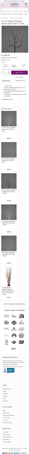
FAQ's (4, 410)
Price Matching (7, 422)
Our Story (6, 432)
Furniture (5, 401)
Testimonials (6, 434)
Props (25, 14)
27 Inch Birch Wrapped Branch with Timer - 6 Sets (8, 160)
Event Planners (7, 437)
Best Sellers (6, 439)
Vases (10, 14)
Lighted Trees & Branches (16, 18)
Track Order (6, 418)
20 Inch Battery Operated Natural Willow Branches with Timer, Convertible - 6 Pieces (8, 291)
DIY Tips (5, 420)
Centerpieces (3, 14)
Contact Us (6, 413)
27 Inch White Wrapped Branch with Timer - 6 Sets (8, 129)
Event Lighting (4, 18)
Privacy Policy (7, 442)
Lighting (20, 14)
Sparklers (15, 14)
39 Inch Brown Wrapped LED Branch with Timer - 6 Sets (9, 191)
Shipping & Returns (8, 415)
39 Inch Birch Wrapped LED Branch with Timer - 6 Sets (8, 254)
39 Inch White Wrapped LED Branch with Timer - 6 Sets (8, 222)
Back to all (14, 304)
